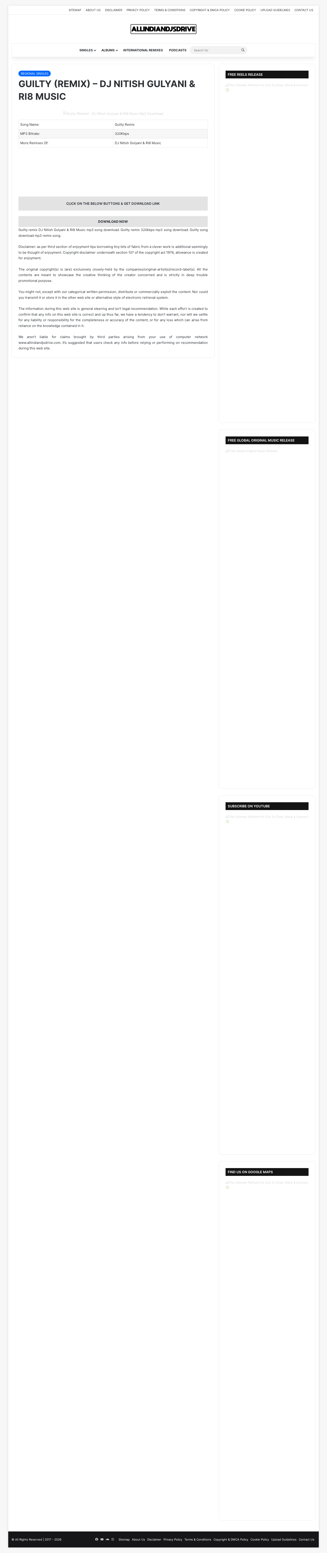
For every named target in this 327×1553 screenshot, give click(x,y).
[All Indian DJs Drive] (163, 29)
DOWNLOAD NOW (113, 221)
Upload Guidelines (275, 10)
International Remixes (143, 50)
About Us (93, 10)
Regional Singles (34, 73)
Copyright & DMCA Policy (210, 10)
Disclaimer (113, 10)
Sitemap (75, 10)
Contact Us (304, 10)
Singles (86, 50)
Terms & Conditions (169, 10)
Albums (108, 50)
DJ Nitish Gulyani (128, 143)
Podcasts (177, 50)
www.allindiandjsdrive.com (39, 342)
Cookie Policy (245, 10)
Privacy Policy (138, 10)
